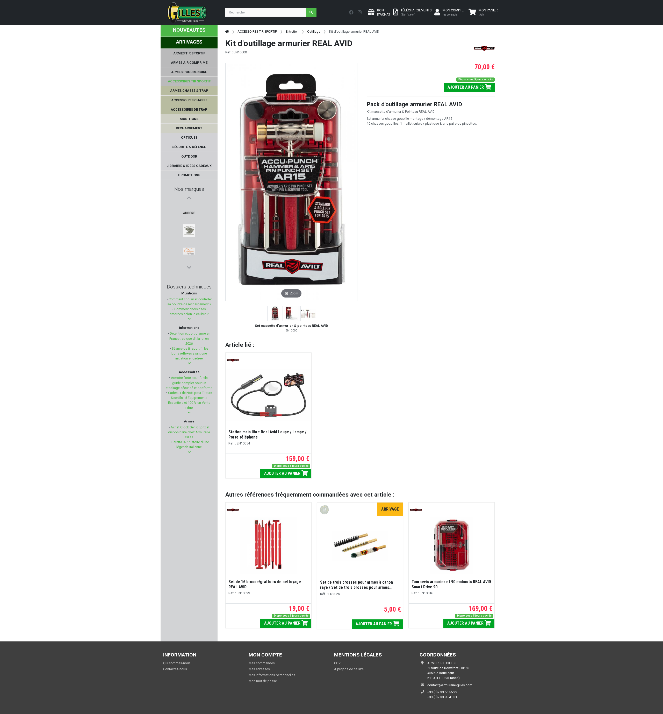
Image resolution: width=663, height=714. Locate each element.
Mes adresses (259, 669)
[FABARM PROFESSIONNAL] (189, 257)
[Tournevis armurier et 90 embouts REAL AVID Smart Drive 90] (451, 545)
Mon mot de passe (263, 681)
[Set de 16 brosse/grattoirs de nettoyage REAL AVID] (268, 545)
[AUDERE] (189, 207)
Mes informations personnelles (272, 675)
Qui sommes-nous (177, 663)
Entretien (292, 31)
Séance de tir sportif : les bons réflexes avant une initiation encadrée (189, 353)
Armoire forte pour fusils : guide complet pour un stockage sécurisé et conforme (189, 383)
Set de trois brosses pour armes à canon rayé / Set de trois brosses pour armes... (356, 585)
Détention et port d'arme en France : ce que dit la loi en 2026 (189, 338)
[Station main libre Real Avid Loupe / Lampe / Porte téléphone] (268, 395)
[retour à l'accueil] (227, 31)
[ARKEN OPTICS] (189, 245)
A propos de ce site (349, 669)
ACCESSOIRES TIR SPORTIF (257, 31)
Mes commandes (262, 663)
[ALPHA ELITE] (189, 220)
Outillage (313, 31)
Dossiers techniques (189, 287)
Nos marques (189, 189)
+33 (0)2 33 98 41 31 (442, 697)
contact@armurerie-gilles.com (449, 685)
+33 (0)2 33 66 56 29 (442, 692)
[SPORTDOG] (189, 232)
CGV (337, 663)
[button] (189, 319)
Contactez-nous (175, 669)
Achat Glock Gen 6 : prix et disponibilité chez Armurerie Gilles (189, 432)
